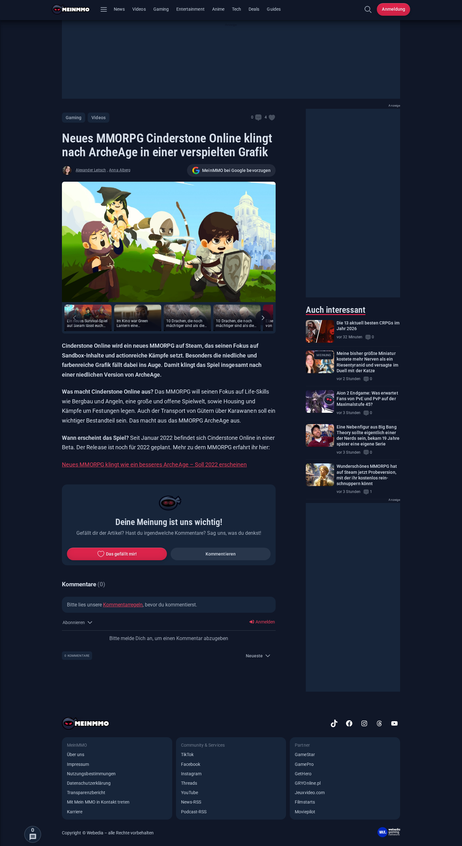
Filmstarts (305, 802)
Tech (236, 9)
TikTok (187, 754)
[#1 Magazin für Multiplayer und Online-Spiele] (74, 9)
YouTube (189, 792)
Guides (273, 9)
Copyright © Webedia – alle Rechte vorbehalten (108, 832)
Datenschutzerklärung (89, 783)
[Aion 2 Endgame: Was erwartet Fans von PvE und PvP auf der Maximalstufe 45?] (320, 401)
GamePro (304, 764)
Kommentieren (221, 553)
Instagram (191, 773)
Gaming (161, 9)
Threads (189, 783)
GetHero (303, 773)
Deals (254, 9)
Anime (218, 9)
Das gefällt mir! (121, 553)
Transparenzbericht (86, 792)
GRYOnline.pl (308, 783)
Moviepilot (305, 811)
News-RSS (191, 802)
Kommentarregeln (123, 605)
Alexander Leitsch (91, 170)
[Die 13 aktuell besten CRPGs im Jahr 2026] (320, 331)
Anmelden (265, 621)
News (119, 9)
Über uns (75, 754)
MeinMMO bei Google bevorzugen (236, 170)
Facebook (190, 764)
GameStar (305, 754)
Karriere (74, 811)
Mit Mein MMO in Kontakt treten (98, 802)
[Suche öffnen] (368, 9)
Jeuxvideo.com (310, 792)
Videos (139, 9)
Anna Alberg (119, 170)
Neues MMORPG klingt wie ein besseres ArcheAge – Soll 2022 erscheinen (154, 464)
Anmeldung (393, 9)
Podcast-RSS (194, 811)
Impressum (78, 764)
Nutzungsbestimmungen (91, 773)
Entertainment (190, 9)
